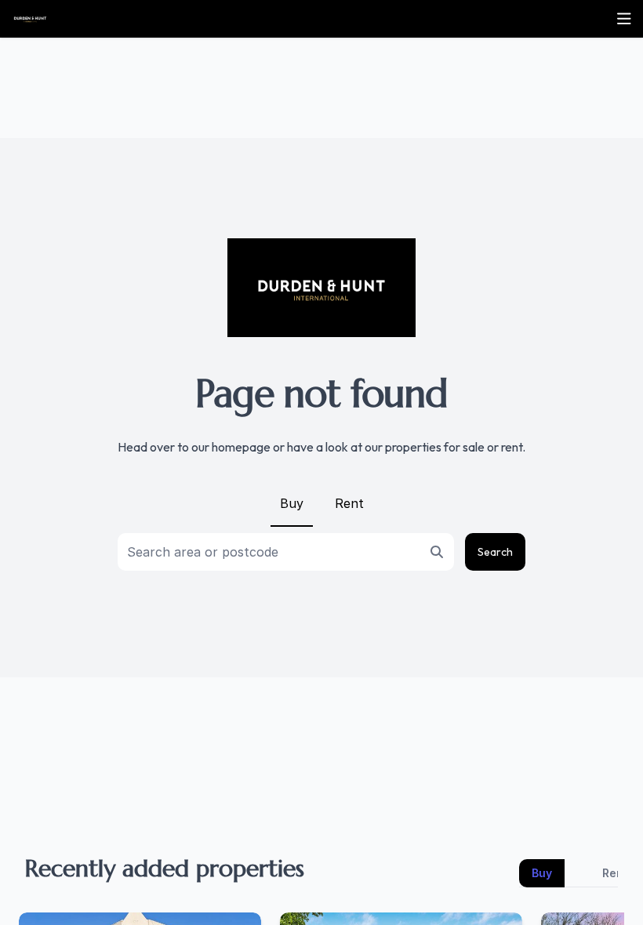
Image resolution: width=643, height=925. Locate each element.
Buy (291, 503)
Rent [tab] (615, 873)
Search (495, 552)
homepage (241, 447)
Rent (349, 503)
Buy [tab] (542, 873)
